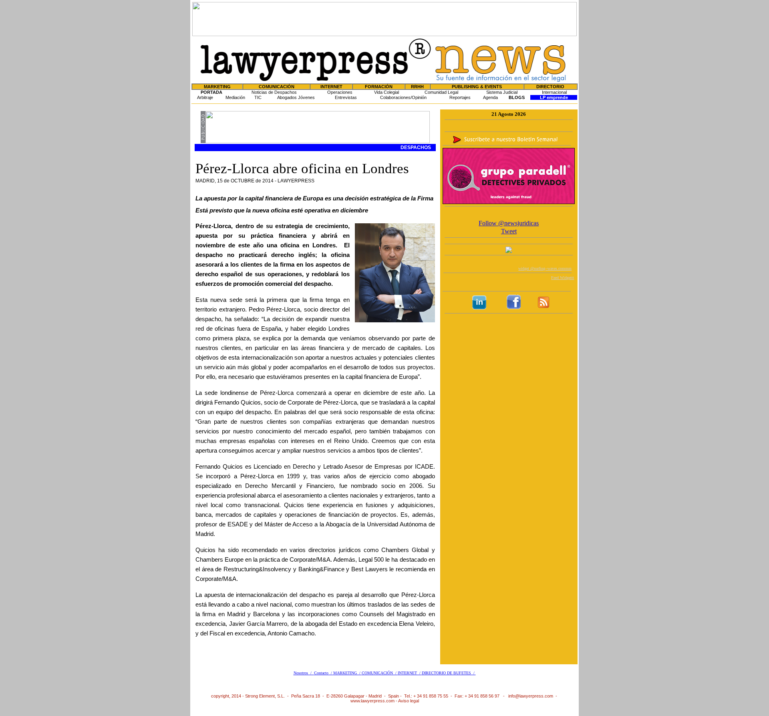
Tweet (509, 231)
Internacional (554, 92)
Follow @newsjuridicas (509, 223)
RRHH (417, 86)
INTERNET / (410, 673)
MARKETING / (347, 673)
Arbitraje (205, 97)
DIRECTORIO (550, 86)
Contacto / (323, 673)
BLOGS (517, 97)
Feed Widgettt (562, 277)
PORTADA (211, 92)
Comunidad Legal (441, 92)
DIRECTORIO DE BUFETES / (449, 673)
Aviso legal (408, 700)
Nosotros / (304, 673)
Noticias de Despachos (274, 92)
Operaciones (339, 92)
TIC (258, 97)
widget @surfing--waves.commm (545, 268)
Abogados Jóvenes (296, 97)
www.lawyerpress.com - (374, 700)
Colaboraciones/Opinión (403, 97)
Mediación (235, 97)
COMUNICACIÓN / (380, 673)
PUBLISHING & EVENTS (477, 86)
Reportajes (460, 97)
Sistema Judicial (501, 92)
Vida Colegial (386, 92)
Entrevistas (346, 97)
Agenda (490, 97)
